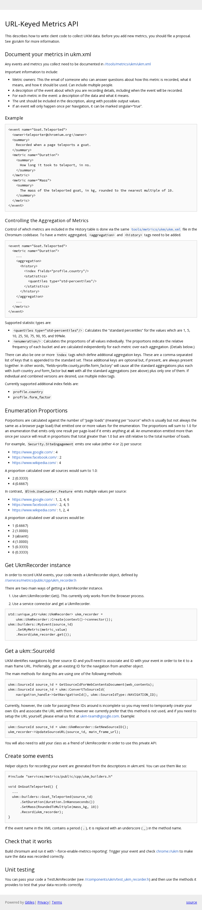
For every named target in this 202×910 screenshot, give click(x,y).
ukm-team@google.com (99, 716)
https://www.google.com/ (32, 452)
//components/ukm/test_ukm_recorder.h (117, 879)
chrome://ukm (167, 851)
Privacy (43, 902)
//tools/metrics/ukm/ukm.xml (127, 64)
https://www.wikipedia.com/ (34, 462)
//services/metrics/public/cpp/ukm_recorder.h (40, 580)
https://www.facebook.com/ (34, 457)
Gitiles (29, 902)
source (191, 902)
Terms (57, 902)
